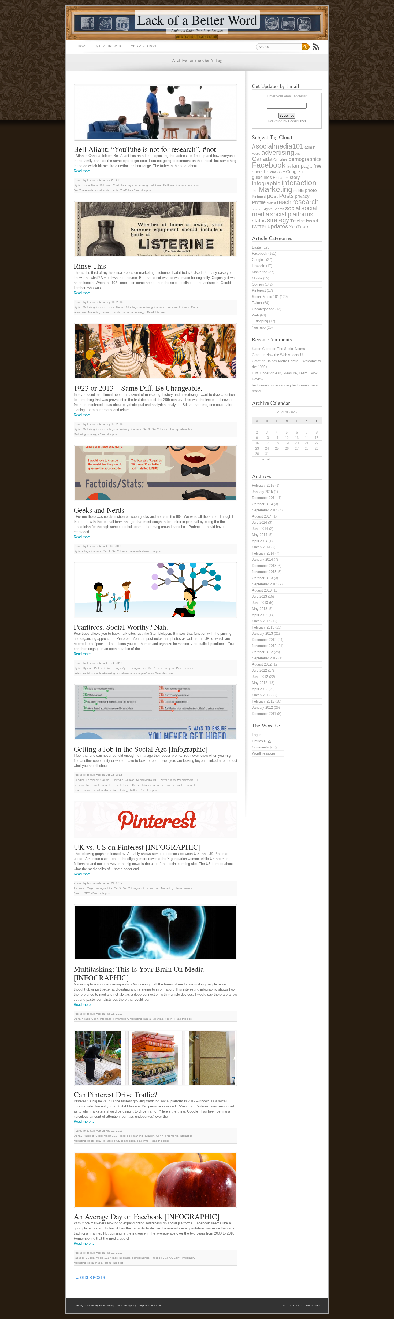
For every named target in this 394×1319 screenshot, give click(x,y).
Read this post (143, 190)
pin (98, 1140)
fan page (302, 166)
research (87, 190)
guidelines (262, 177)
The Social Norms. (291, 349)
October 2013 (262, 578)
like (254, 191)
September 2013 (264, 584)
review (77, 673)
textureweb (260, 385)
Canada (181, 185)
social (98, 190)
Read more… (84, 171)
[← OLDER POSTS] (108, 1276)
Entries (261, 741)
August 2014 (262, 516)
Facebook (92, 779)
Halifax (164, 429)
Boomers (124, 1257)
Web (108, 185)
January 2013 (262, 633)
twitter (133, 790)
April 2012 (259, 689)
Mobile (257, 278)
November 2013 (264, 572)
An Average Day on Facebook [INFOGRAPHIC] (147, 1216)
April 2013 (259, 615)
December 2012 (264, 640)
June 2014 (260, 529)
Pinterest (99, 668)
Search (78, 790)
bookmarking (135, 1135)
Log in (256, 735)
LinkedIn (118, 779)
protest (271, 203)
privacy (170, 785)
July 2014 (259, 522)
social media (110, 190)
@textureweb (108, 46)
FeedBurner (297, 121)
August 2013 (262, 590)
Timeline (297, 221)
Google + (294, 171)
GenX (185, 307)
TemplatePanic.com (149, 1305)
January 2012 (262, 707)
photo (178, 888)
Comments (264, 747)
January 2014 (262, 559)
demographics (137, 668)
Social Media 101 (93, 185)
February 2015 (263, 485)
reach (284, 202)
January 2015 (262, 492)
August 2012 (262, 664)
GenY (77, 190)
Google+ (105, 779)
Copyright (280, 160)
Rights (268, 209)
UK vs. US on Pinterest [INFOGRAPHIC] (137, 847)
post (171, 668)
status (113, 790)
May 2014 (259, 535)
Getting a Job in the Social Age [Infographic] (141, 749)
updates (277, 226)
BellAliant (169, 185)
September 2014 (264, 510)
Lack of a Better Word (197, 19)
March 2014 (261, 547)
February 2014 (263, 553)
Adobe (256, 153)
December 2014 (264, 498)
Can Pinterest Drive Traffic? (115, 1094)
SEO (87, 893)
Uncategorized (263, 309)
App (124, 668)
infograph (188, 1257)
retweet (257, 209)
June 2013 (260, 603)
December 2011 (264, 714)
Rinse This (90, 266)
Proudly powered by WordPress (93, 1305)
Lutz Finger (260, 373)
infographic (157, 785)
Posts (179, 668)
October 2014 (262, 504)
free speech (173, 307)
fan (289, 166)
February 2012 (263, 701)
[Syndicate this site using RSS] (316, 46)
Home (82, 46)
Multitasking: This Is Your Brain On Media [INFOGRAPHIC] (139, 973)
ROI (116, 1140)
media (147, 1018)
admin (309, 147)
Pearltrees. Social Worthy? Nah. (121, 627)
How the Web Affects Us (285, 355)
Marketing (89, 307)
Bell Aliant (156, 185)
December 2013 (264, 566)
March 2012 (261, 695)
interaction (80, 312)
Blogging (79, 779)
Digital (77, 185)
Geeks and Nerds (99, 510)
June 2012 (260, 677)
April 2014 (259, 541)
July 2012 (259, 670)
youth (168, 1018)
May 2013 (259, 609)
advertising (141, 185)
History (174, 429)
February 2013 (263, 627)
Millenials (158, 1018)
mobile (298, 191)
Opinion (101, 307)
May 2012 (259, 683)
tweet (312, 220)
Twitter (163, 779)
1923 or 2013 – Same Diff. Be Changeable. (138, 388)
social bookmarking (103, 673)
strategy (140, 312)
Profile (179, 785)
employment (100, 785)
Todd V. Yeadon (142, 46)
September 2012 (264, 658)
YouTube (118, 185)
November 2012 (264, 646)
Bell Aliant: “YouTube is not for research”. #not (145, 149)
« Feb (266, 459)
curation (149, 1135)
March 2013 (261, 621)
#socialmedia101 (187, 779)
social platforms (123, 312)
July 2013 (259, 596)
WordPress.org (263, 753)
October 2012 (262, 652)
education (194, 185)
